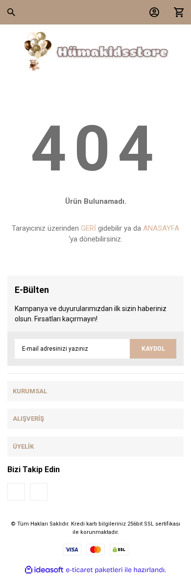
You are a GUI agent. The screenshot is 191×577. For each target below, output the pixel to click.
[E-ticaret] (94, 570)
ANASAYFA (161, 228)
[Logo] (95, 51)
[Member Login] (151, 12)
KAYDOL (153, 348)
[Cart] (176, 12)
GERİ (88, 228)
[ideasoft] (44, 570)
